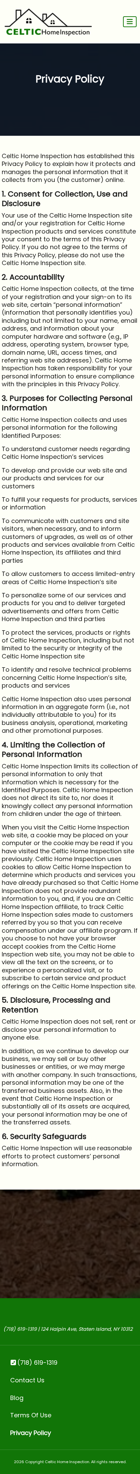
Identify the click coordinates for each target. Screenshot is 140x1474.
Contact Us (27, 1380)
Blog (16, 1398)
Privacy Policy (30, 1433)
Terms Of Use (30, 1415)
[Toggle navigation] (130, 21)
